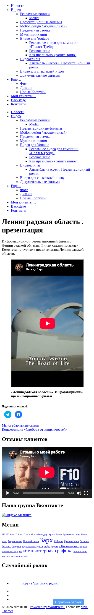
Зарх (46, 540)
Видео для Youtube (34, 38)
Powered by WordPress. (47, 607)
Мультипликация (33, 34)
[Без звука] (79, 493)
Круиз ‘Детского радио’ (40, 583)
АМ (31, 534)
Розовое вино (39, 51)
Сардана (16, 546)
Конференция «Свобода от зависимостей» (35, 429)
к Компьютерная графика (73, 546)
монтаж (6, 556)
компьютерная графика (48, 550)
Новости (17, 6)
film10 (13, 534)
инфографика (51, 546)
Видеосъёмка (15, 541)
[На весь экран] (86, 493)
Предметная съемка (35, 30)
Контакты (18, 104)
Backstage (18, 100)
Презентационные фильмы (41, 22)
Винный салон (31, 541)
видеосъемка (29, 546)
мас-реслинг (80, 551)
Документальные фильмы (40, 75)
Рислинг (6, 546)
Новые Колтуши (33, 92)
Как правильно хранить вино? (52, 55)
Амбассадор (40, 534)
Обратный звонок (68, 602)
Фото (24, 84)
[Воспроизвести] (7, 493)
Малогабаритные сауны (20, 425)
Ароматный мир (71, 534)
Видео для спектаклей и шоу (42, 71)
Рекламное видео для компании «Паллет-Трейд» (53, 45)
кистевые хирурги (12, 551)
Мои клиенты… (23, 96)
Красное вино (71, 541)
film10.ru (23, 534)
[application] (47, 472)
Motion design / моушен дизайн (44, 26)
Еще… (16, 79)
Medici (34, 18)
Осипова (84, 541)
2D (3, 534)
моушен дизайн (19, 556)
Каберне (58, 541)
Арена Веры (55, 534)
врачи (40, 546)
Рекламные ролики (35, 14)
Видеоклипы (30, 59)
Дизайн (26, 88)
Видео (16, 10)
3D (7, 534)
